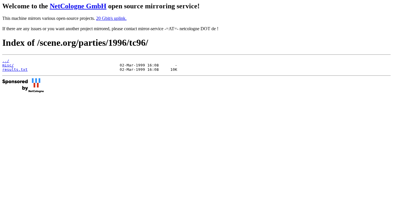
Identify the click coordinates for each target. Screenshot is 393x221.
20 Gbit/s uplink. (111, 18)
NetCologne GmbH (78, 6)
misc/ (8, 65)
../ (5, 61)
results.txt (15, 69)
